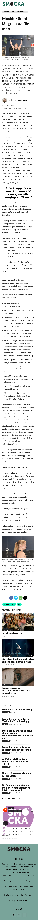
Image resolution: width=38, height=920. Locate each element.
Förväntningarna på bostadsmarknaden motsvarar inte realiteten (16, 690)
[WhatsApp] (21, 598)
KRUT (26, 901)
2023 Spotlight (21, 12)
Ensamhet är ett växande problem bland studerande (16, 748)
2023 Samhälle (8, 12)
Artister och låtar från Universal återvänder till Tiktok (15, 761)
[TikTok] (24, 915)
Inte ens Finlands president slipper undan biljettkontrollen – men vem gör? (17, 734)
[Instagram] (19, 915)
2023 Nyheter (7, 630)
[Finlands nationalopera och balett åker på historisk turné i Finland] (18, 648)
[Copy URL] (25, 598)
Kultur (5, 724)
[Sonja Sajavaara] (5, 100)
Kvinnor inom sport (9, 604)
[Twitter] (16, 598)
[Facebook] (11, 598)
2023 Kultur (7, 656)
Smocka (4, 838)
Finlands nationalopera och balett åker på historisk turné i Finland (18, 660)
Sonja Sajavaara (21, 100)
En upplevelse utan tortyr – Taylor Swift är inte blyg (17, 720)
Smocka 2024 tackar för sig (17, 709)
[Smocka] (13, 4)
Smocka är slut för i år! (12, 633)
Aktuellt (6, 712)
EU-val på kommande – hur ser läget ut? (16, 774)
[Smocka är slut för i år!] (18, 622)
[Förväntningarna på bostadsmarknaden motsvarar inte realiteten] (18, 677)
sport (19, 604)
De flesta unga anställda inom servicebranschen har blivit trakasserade (16, 787)
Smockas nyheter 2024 (12, 838)
